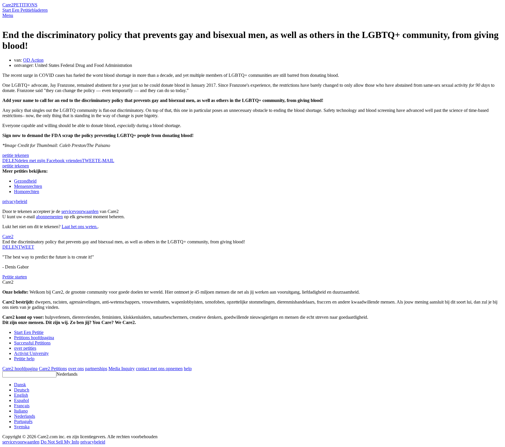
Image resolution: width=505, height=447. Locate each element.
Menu (7, 15)
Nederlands (66, 374)
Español (21, 400)
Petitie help (24, 358)
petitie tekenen (15, 155)
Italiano (21, 410)
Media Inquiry (121, 368)
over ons (76, 368)
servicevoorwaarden (79, 211)
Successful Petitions (32, 342)
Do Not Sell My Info (60, 441)
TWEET (90, 160)
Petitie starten (14, 276)
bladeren (40, 10)
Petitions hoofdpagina (34, 337)
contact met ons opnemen (159, 368)
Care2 (7, 4)
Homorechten (26, 191)
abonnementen (49, 216)
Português (23, 421)
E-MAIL (106, 160)
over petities (25, 348)
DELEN (10, 247)
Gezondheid (25, 181)
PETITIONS (25, 4)
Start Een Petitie (17, 10)
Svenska (22, 426)
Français (22, 405)
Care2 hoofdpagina (20, 368)
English (21, 395)
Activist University (31, 353)
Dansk (20, 384)
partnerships (96, 368)
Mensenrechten (28, 186)
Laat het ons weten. (80, 226)
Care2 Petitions (53, 368)
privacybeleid (14, 201)
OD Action (33, 60)
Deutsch (21, 389)
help (188, 368)
